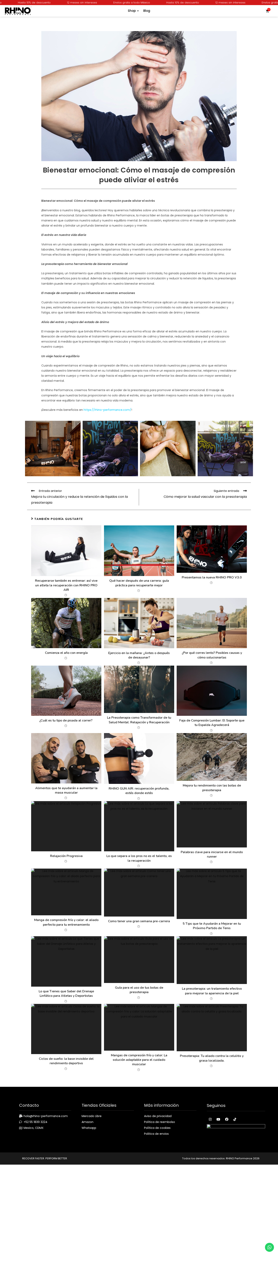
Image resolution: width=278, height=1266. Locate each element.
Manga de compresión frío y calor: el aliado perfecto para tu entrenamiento (66, 922)
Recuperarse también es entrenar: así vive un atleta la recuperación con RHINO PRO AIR (66, 585)
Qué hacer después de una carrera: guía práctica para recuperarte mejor (139, 582)
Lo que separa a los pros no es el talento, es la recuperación (139, 858)
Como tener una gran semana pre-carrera (139, 921)
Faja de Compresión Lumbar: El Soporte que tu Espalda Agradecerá (211, 722)
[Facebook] (226, 1119)
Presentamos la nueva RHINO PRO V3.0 (212, 577)
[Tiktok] (234, 1119)
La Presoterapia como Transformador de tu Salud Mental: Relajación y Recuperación (139, 719)
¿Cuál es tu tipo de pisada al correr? (66, 720)
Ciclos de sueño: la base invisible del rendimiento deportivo (66, 1061)
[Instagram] (210, 1119)
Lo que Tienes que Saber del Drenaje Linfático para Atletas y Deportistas (66, 993)
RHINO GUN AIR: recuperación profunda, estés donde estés (139, 790)
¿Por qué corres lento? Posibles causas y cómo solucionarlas (212, 655)
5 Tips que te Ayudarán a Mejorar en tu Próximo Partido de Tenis (212, 925)
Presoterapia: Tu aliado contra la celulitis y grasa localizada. (212, 1058)
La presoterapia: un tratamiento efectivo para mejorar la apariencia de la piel (212, 990)
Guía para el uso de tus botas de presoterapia (139, 989)
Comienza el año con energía (66, 653)
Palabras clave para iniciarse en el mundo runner (212, 854)
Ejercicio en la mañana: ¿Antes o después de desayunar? (139, 655)
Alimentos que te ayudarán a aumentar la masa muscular (66, 790)
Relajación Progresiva (66, 856)
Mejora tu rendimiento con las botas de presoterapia (212, 787)
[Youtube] (218, 1119)
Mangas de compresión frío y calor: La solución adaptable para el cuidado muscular (139, 1060)
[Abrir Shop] (138, 11)
